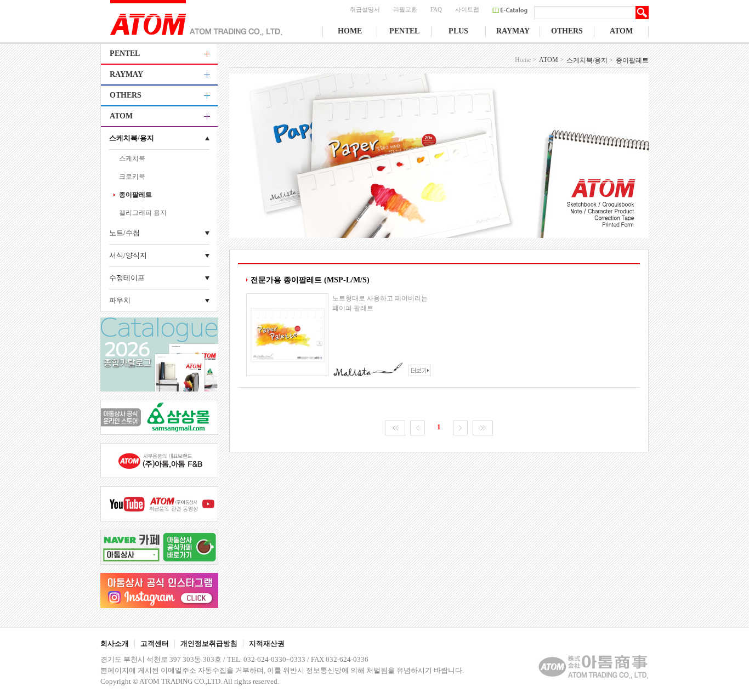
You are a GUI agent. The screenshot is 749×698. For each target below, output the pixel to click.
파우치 (119, 300)
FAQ (436, 9)
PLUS (458, 31)
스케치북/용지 (131, 138)
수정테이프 (127, 278)
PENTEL (404, 31)
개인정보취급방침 (208, 643)
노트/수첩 (124, 233)
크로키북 (132, 176)
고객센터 (154, 643)
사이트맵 (467, 9)
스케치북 (132, 158)
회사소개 (114, 643)
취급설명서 (365, 9)
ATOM (621, 31)
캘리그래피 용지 (143, 213)
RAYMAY (513, 31)
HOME (350, 31)
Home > (525, 60)
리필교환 (405, 9)
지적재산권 (267, 643)
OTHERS (567, 31)
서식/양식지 (128, 255)
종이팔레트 (135, 194)
